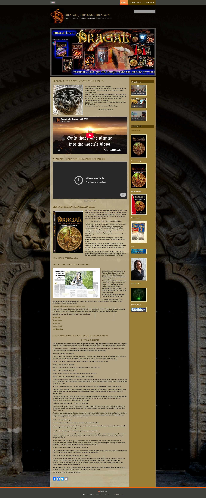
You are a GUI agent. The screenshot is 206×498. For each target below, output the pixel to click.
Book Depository (58, 329)
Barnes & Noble (57, 326)
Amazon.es (56, 323)
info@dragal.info (135, 130)
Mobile (117, 494)
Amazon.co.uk (57, 320)
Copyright (149, 2)
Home (123, 2)
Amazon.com (57, 317)
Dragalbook (135, 2)
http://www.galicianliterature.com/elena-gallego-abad (69, 306)
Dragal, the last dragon (87, 15)
